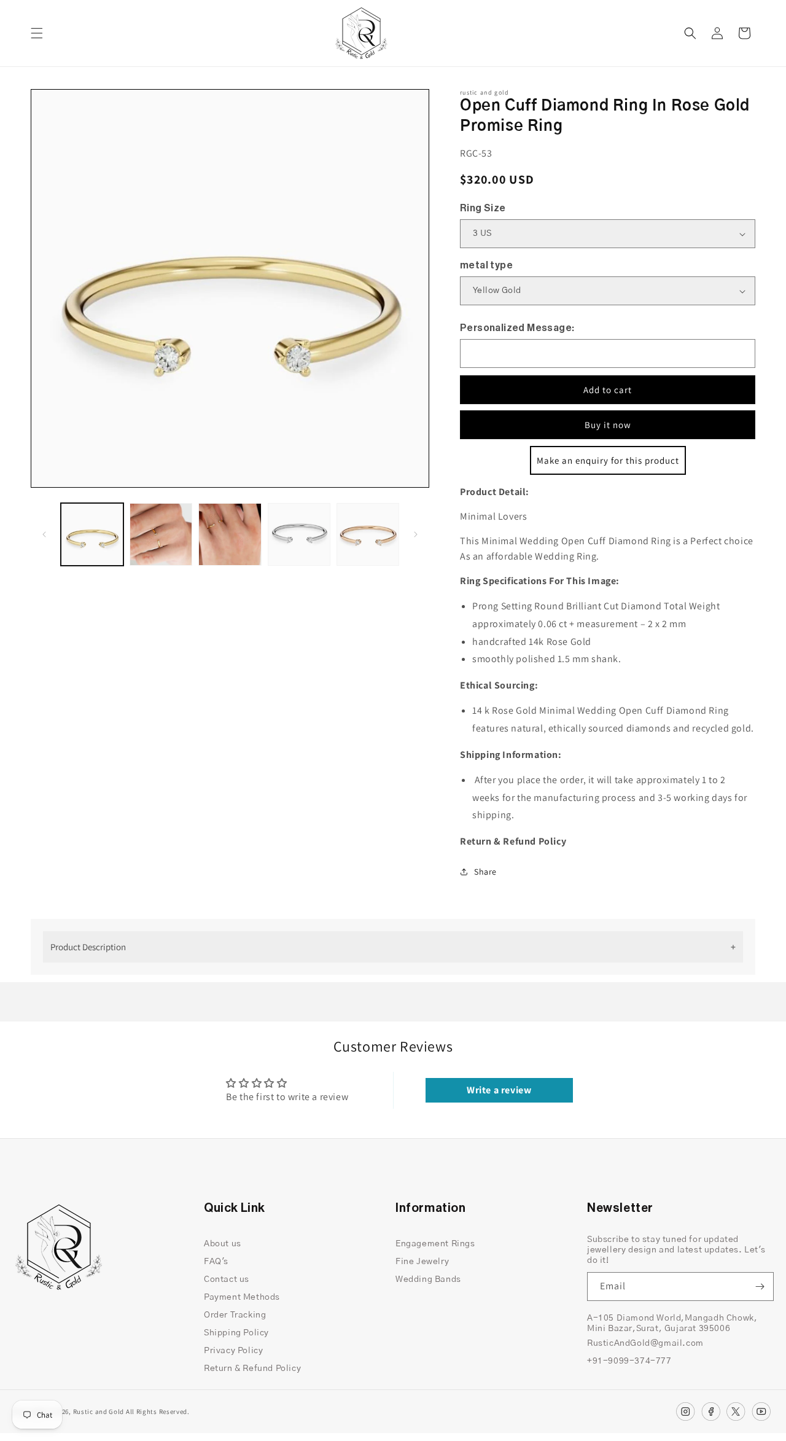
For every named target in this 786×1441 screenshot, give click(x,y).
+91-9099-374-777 (629, 1361)
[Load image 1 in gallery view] (92, 534)
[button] (36, 33)
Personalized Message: (517, 328)
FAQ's (216, 1261)
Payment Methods (242, 1297)
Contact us (226, 1279)
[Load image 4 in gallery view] (299, 534)
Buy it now (608, 425)
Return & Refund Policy (252, 1368)
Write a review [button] (499, 1090)
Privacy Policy (233, 1350)
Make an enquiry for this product (608, 460)
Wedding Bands (428, 1279)
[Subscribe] (759, 1286)
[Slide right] (415, 534)
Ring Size (483, 208)
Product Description (88, 947)
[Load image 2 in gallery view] (161, 534)
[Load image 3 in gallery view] (229, 534)
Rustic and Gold (99, 1411)
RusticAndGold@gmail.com (645, 1343)
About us (222, 1244)
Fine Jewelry (422, 1261)
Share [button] (485, 871)
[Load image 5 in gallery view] (368, 534)
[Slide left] (44, 534)
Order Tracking (235, 1315)
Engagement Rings (435, 1244)
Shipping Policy (236, 1333)
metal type (486, 265)
